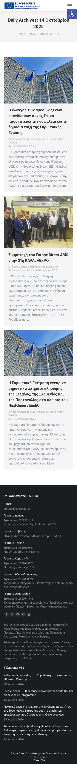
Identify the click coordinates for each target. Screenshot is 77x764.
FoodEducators (49, 266)
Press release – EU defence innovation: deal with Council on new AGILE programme (38, 693)
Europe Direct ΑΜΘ (29, 266)
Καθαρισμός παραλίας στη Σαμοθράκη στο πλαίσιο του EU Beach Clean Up (38, 677)
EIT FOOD (13, 266)
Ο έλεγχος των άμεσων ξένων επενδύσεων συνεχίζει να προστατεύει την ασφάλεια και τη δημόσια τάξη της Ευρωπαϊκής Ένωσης (37, 121)
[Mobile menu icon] (69, 5)
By (9, 146)
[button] (72, 14)
